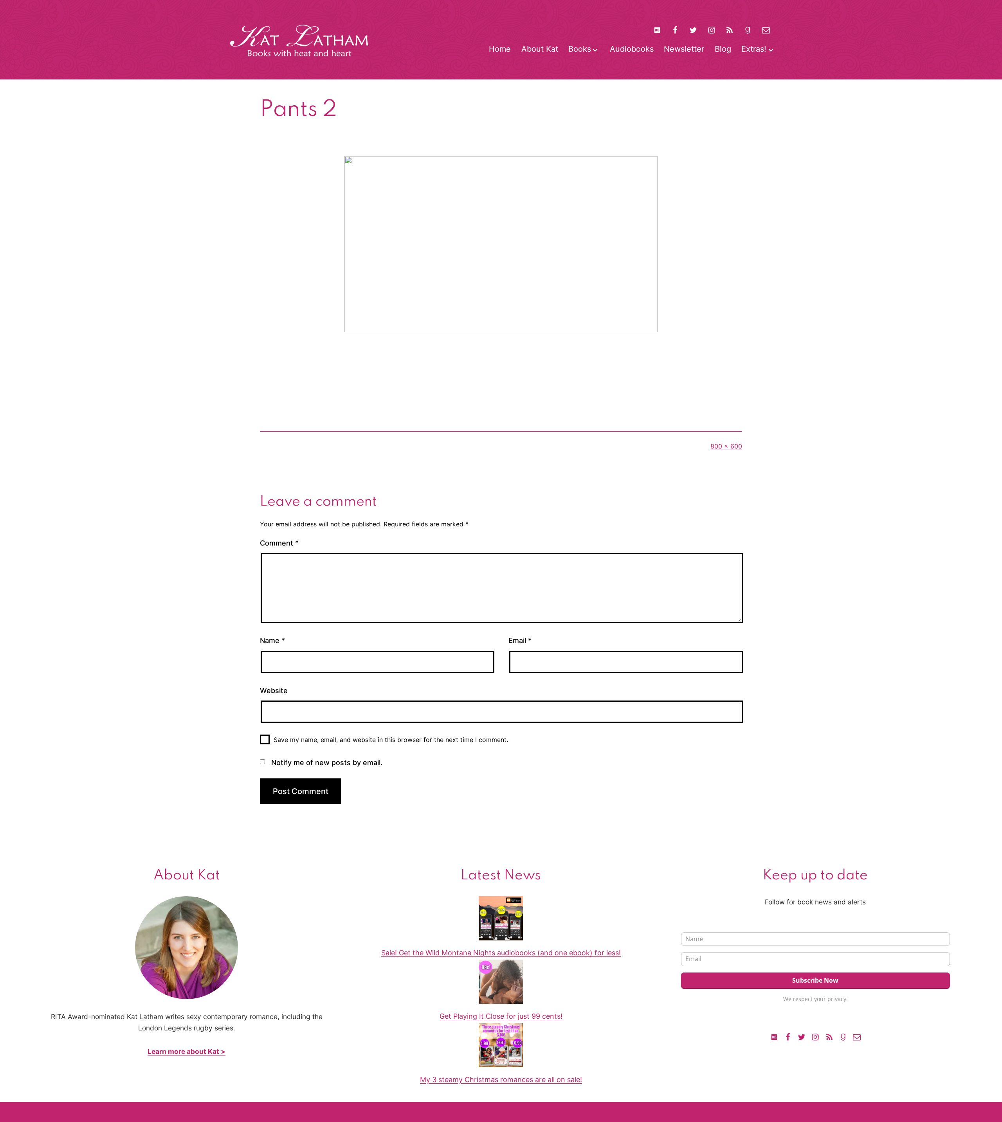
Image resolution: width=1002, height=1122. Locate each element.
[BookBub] (657, 30)
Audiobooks (632, 49)
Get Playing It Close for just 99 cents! (501, 1016)
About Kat (539, 49)
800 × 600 (726, 446)
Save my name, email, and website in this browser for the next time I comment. (391, 740)
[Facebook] (675, 30)
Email (520, 640)
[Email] (856, 1036)
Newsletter (684, 49)
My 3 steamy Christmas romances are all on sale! (501, 1079)
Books (579, 49)
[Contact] (766, 30)
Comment (279, 543)
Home (500, 49)
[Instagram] (712, 30)
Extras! (753, 49)
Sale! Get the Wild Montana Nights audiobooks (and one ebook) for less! (501, 953)
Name (272, 640)
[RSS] (730, 30)
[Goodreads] (748, 30)
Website (274, 690)
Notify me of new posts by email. (326, 762)
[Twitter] (693, 30)
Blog (723, 49)
